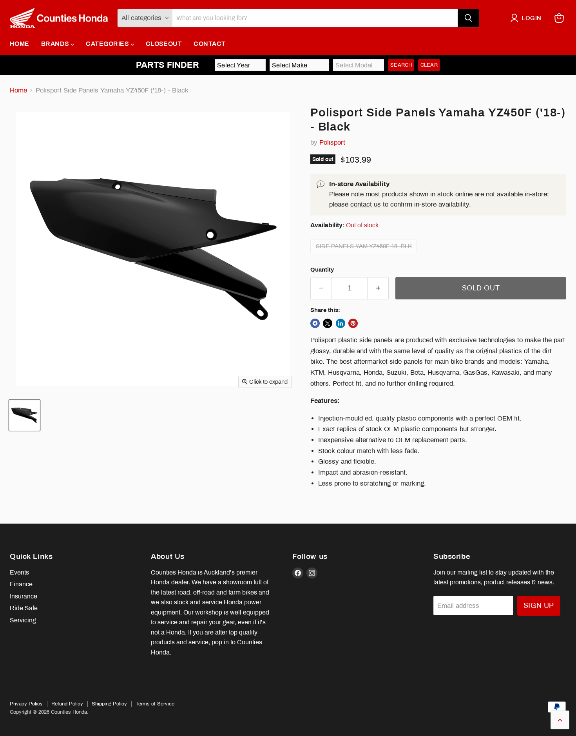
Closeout (164, 43)
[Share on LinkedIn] (340, 323)
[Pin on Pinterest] (353, 323)
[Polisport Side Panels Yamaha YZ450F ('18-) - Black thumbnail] (24, 415)
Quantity (322, 269)
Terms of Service (155, 704)
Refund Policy (67, 704)
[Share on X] (327, 323)
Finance (21, 584)
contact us (365, 204)
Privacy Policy (26, 704)
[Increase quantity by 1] (378, 288)
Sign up (538, 605)
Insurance (23, 596)
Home (19, 43)
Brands (56, 43)
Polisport (332, 142)
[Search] (468, 18)
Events (19, 572)
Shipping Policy (109, 704)
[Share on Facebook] (315, 323)
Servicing (23, 620)
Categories (108, 43)
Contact (209, 43)
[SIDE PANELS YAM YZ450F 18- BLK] (364, 255)
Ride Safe (24, 608)
